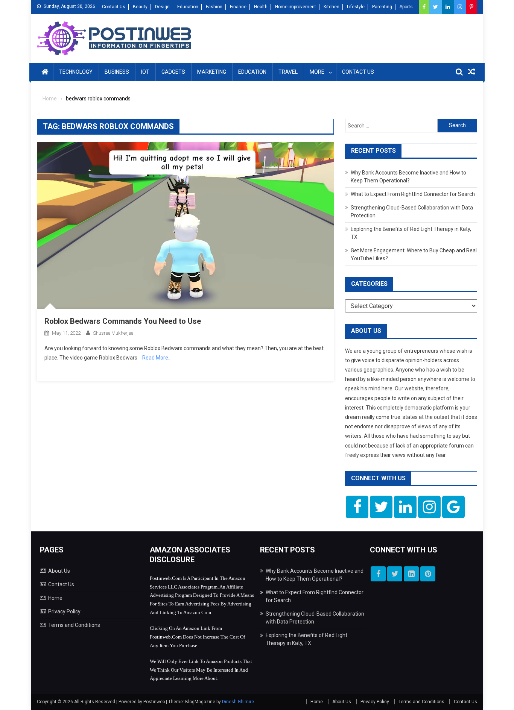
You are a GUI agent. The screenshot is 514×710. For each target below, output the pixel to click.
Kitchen (331, 6)
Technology (76, 72)
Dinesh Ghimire (238, 701)
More (317, 72)
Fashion (214, 6)
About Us (59, 571)
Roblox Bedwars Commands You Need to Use (122, 321)
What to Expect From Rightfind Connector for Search (413, 194)
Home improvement (295, 6)
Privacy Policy (64, 611)
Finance (238, 6)
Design (162, 6)
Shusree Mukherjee (113, 333)
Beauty (140, 6)
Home (55, 598)
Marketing (211, 72)
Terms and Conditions (74, 625)
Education (187, 6)
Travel (288, 72)
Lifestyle (356, 6)
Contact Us (113, 6)
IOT (145, 72)
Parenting (382, 6)
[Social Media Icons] (357, 507)
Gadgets (173, 72)
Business (117, 72)
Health (261, 6)
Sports (406, 6)
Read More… (157, 358)
